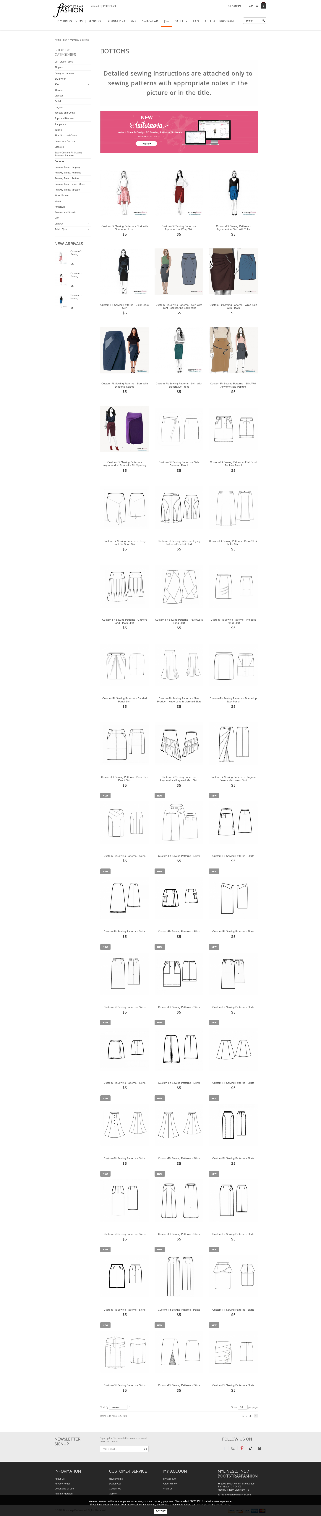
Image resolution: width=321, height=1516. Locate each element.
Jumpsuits (60, 124)
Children (59, 223)
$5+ (166, 21)
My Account (169, 1478)
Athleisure (60, 206)
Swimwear (150, 21)
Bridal (58, 101)
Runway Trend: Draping (67, 167)
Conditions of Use (64, 1488)
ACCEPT (161, 1511)
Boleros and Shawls (65, 212)
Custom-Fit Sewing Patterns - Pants (179, 1309)
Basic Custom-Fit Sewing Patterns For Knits (68, 154)
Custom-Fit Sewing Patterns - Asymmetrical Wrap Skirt (179, 228)
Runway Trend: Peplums (68, 172)
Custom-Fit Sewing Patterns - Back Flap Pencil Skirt (124, 779)
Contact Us (115, 1488)
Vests (58, 201)
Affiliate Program (219, 21)
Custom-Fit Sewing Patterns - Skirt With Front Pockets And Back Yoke (179, 306)
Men (57, 218)
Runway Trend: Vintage (67, 189)
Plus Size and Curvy (66, 135)
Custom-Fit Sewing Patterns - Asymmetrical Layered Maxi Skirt (179, 779)
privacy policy (203, 1504)
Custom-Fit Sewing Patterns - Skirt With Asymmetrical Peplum (233, 385)
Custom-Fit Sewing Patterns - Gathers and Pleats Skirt (124, 621)
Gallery (181, 21)
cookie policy (223, 1504)
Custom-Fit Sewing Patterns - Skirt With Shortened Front (124, 228)
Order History (170, 1483)
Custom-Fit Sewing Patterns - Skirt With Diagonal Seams (124, 385)
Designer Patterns (121, 21)
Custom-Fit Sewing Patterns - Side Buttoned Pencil (179, 464)
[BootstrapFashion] (68, 10)
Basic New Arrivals (65, 141)
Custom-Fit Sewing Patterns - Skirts (124, 855)
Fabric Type (61, 229)
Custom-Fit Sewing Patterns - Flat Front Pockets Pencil (233, 464)
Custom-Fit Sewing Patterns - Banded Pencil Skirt (124, 700)
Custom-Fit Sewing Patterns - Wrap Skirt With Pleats (233, 306)
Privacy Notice (62, 1483)
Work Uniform (62, 195)
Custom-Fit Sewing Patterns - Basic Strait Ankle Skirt (233, 543)
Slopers (94, 21)
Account (236, 5)
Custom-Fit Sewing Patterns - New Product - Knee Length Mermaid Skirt (179, 700)
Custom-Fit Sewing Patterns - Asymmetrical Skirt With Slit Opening (124, 464)
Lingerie (59, 107)
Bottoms (59, 161)
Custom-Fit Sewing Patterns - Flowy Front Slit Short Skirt (124, 543)
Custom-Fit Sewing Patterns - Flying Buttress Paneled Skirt (179, 543)
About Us (60, 1478)
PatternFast (109, 6)
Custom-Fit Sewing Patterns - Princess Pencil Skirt (233, 621)
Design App (115, 1483)
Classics (59, 146)
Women (73, 39)
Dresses (59, 95)
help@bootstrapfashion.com (236, 1494)
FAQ (196, 21)
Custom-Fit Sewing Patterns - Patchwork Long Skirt (179, 621)
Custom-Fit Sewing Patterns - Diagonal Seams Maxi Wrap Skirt (233, 779)
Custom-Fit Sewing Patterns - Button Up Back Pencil (233, 700)
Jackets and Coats (65, 112)
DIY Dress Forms (70, 21)
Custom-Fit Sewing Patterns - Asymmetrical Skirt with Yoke (233, 228)
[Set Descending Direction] (129, 1407)
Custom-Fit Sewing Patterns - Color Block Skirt (124, 306)
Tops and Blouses (64, 118)
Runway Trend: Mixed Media (70, 184)
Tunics (58, 129)
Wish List (168, 1488)
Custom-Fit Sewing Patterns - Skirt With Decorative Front (179, 385)
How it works (116, 1478)
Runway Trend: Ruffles (67, 178)
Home (58, 39)
